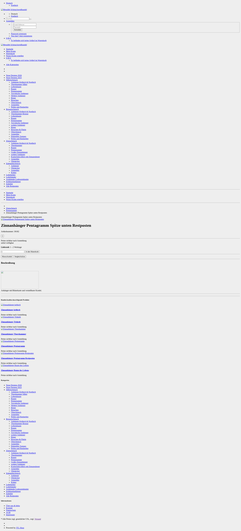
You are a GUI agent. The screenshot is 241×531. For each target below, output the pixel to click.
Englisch (14, 5)
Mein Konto (11, 51)
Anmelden (17, 30)
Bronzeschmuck (12, 109)
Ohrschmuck (16, 102)
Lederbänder (11, 177)
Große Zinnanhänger (19, 152)
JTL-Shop (20, 528)
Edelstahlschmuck (13, 163)
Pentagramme (16, 91)
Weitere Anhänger (18, 96)
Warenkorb (10, 53)
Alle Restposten (12, 186)
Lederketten (10, 175)
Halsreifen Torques (18, 136)
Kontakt (9, 508)
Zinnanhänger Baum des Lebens (15, 370)
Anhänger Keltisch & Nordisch (23, 82)
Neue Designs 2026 (14, 75)
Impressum (10, 515)
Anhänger (15, 166)
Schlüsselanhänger (13, 182)
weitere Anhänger (18, 125)
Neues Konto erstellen (15, 56)
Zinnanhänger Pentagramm (13, 346)
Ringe (13, 98)
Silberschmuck (12, 80)
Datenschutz (11, 510)
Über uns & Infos (13, 506)
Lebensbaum (16, 87)
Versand (38, 519)
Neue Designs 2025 (14, 78)
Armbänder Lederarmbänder (17, 179)
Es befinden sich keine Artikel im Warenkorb (29, 40)
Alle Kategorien (12, 65)
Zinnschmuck (11, 141)
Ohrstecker (15, 161)
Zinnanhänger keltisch (10, 310)
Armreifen (15, 105)
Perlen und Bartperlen (19, 107)
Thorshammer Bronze (19, 114)
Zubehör (9, 184)
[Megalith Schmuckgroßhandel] (14, 10)
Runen (13, 89)
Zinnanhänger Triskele (11, 322)
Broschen (15, 100)
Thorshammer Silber (19, 84)
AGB (8, 512)
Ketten (13, 173)
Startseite (9, 49)
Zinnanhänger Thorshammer (13, 334)
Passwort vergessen (18, 34)
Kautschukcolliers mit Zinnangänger (25, 157)
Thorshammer (16, 145)
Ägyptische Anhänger (19, 93)
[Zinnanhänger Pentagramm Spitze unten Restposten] (22, 219)
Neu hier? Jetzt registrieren (21, 36)
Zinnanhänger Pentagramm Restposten (18, 358)
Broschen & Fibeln (18, 130)
